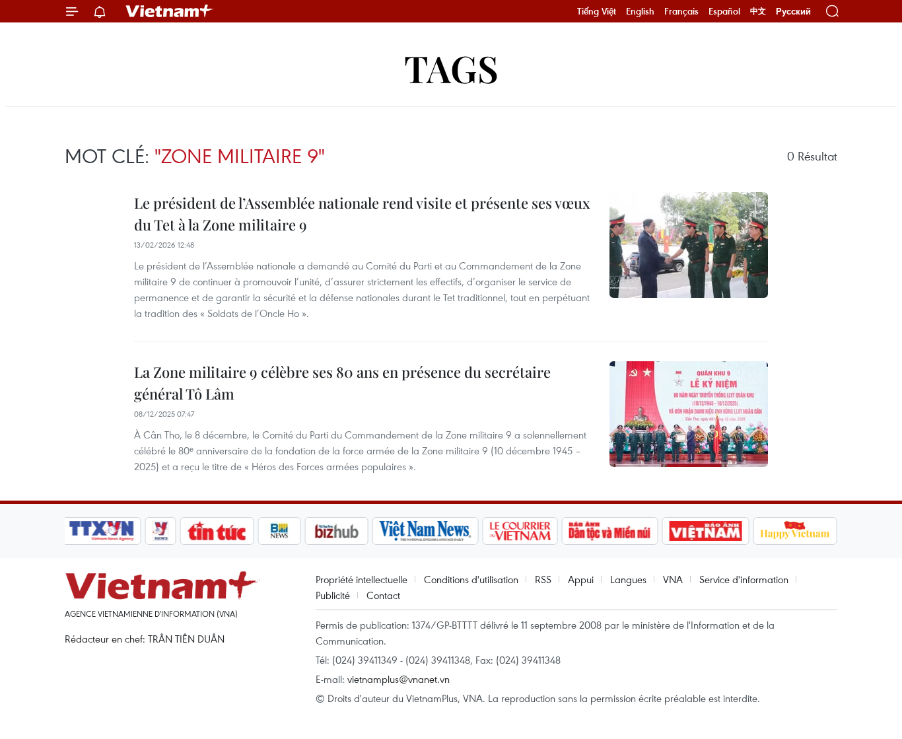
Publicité (333, 595)
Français (681, 11)
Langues (628, 579)
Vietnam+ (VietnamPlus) (169, 11)
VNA (673, 579)
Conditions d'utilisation (471, 579)
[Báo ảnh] (705, 531)
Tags (451, 67)
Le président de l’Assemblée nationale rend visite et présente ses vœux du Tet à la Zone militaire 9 (362, 213)
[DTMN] (609, 531)
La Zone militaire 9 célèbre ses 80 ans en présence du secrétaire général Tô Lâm (342, 383)
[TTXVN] (101, 531)
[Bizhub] (336, 531)
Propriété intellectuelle (361, 579)
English (640, 11)
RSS (543, 579)
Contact (383, 595)
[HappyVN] (795, 531)
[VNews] (160, 531)
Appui (581, 579)
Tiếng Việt (596, 11)
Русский (793, 12)
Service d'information (743, 579)
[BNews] (279, 531)
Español (724, 11)
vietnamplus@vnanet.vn (398, 679)
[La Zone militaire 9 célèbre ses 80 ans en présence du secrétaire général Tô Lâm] (688, 414)
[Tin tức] (217, 531)
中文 (758, 11)
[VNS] (425, 531)
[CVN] (519, 531)
